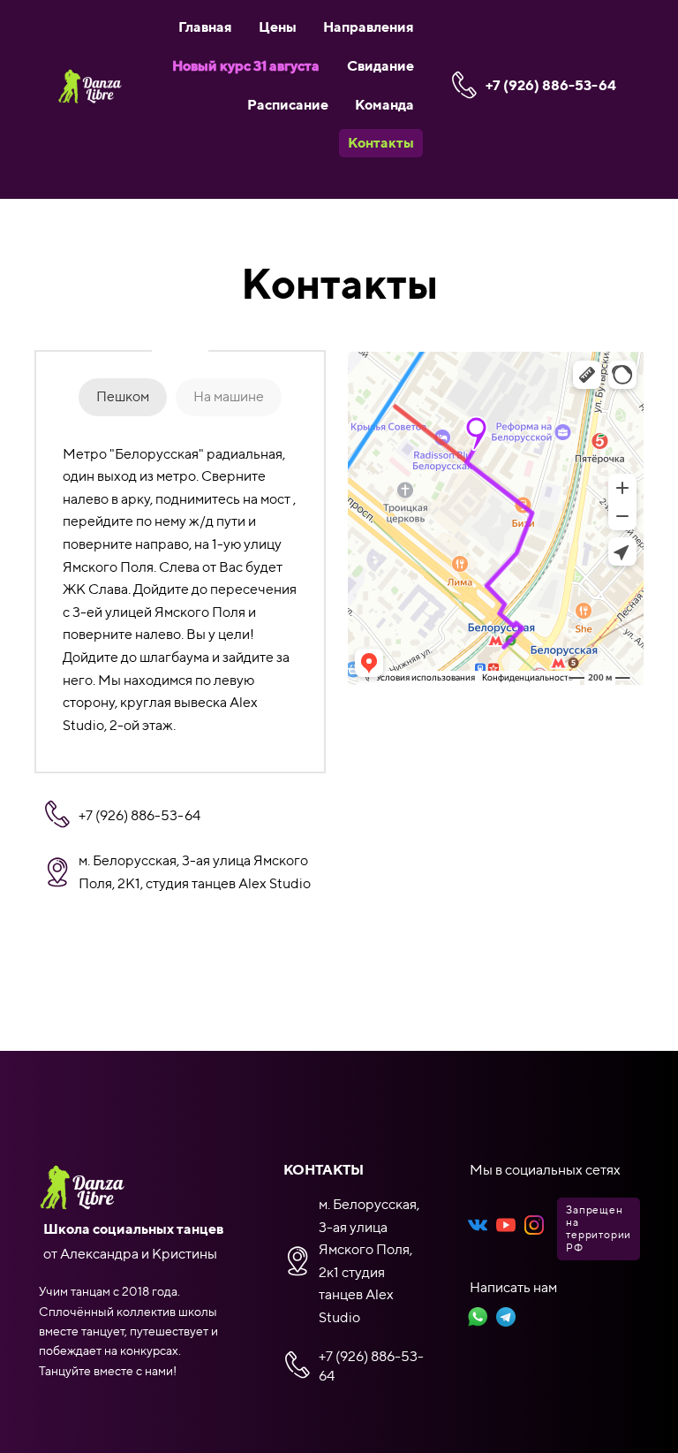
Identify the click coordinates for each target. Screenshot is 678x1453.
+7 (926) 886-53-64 (551, 85)
